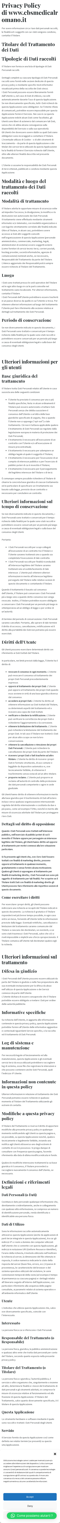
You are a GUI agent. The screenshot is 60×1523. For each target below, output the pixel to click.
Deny (30, 1506)
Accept (30, 1496)
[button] (55, 1454)
